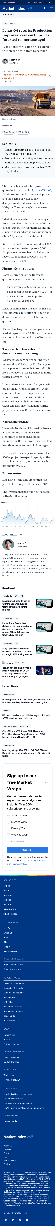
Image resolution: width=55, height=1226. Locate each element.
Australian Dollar (11, 1021)
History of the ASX (12, 1080)
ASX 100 (7, 895)
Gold (6, 938)
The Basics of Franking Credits (18, 1103)
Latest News (9, 1035)
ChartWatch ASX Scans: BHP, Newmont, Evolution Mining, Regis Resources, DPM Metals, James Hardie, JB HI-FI (23, 734)
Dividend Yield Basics (13, 1099)
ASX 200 (31, 3)
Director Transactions (13, 993)
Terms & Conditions (34, 860)
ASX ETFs (8, 1002)
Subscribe (27, 850)
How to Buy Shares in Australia (18, 1094)
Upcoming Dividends (13, 988)
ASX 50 (7, 891)
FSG (5, 1157)
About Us (8, 1146)
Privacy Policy (19, 864)
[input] (27, 841)
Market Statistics (11, 1062)
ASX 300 (7, 905)
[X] (6, 1220)
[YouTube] (27, 1220)
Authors (7, 1040)
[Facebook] (20, 1220)
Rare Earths (10, 15)
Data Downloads (11, 1057)
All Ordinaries (10, 909)
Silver (6, 942)
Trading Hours (10, 1075)
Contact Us (9, 1164)
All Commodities (11, 951)
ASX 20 (7, 886)
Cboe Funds (9, 1016)
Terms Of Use (10, 1161)
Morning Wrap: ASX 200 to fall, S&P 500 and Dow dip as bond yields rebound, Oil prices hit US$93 (26, 753)
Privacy (7, 1153)
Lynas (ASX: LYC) (42, 190)
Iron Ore (7, 928)
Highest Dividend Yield (14, 965)
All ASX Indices (10, 914)
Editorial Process (11, 1044)
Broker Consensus (12, 969)
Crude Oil (8, 933)
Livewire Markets (11, 1121)
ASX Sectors (9, 998)
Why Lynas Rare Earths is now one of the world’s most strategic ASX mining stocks (17, 652)
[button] (9, 23)
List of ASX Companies (14, 984)
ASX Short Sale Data (13, 1007)
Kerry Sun (14, 60)
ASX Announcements (13, 1011)
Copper (7, 947)
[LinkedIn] (13, 1220)
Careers (7, 1149)
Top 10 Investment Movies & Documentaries (24, 1108)
